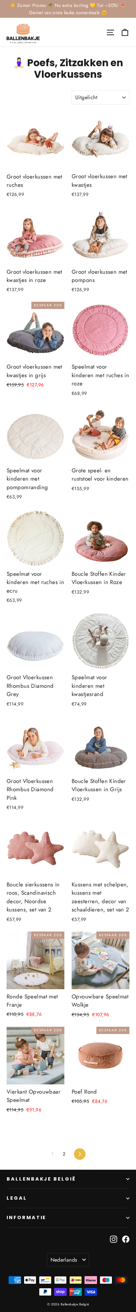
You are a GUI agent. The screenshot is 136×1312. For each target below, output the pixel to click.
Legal (17, 1198)
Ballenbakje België (41, 1179)
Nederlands (64, 1260)
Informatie (26, 1217)
